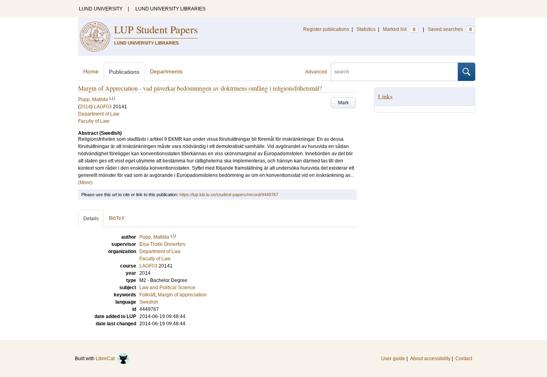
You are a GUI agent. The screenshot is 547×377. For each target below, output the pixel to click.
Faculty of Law (93, 121)
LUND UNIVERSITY (101, 9)
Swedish (148, 302)
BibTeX (117, 218)
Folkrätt (147, 295)
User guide (393, 358)
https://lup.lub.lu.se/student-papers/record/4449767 (228, 194)
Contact (463, 358)
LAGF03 (103, 106)
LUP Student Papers (156, 29)
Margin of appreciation (182, 295)
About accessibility (430, 358)
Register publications (326, 29)
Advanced (316, 72)
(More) (85, 182)
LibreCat (106, 358)
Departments (166, 71)
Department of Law (98, 114)
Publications (124, 72)
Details (91, 218)
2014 (85, 106)
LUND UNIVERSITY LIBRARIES (170, 9)
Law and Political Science (167, 287)
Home (91, 71)
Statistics (366, 29)
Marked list (399, 29)
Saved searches (450, 29)
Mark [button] (343, 102)
